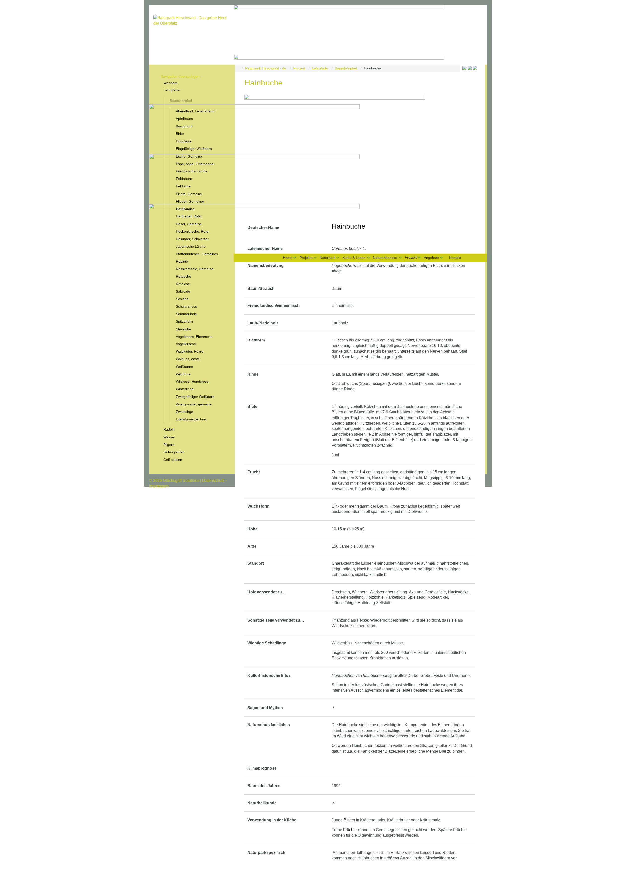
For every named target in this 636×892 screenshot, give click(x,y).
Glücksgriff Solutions (181, 480)
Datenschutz (213, 480)
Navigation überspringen (261, 256)
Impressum (158, 486)
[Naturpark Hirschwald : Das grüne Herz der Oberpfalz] (191, 38)
